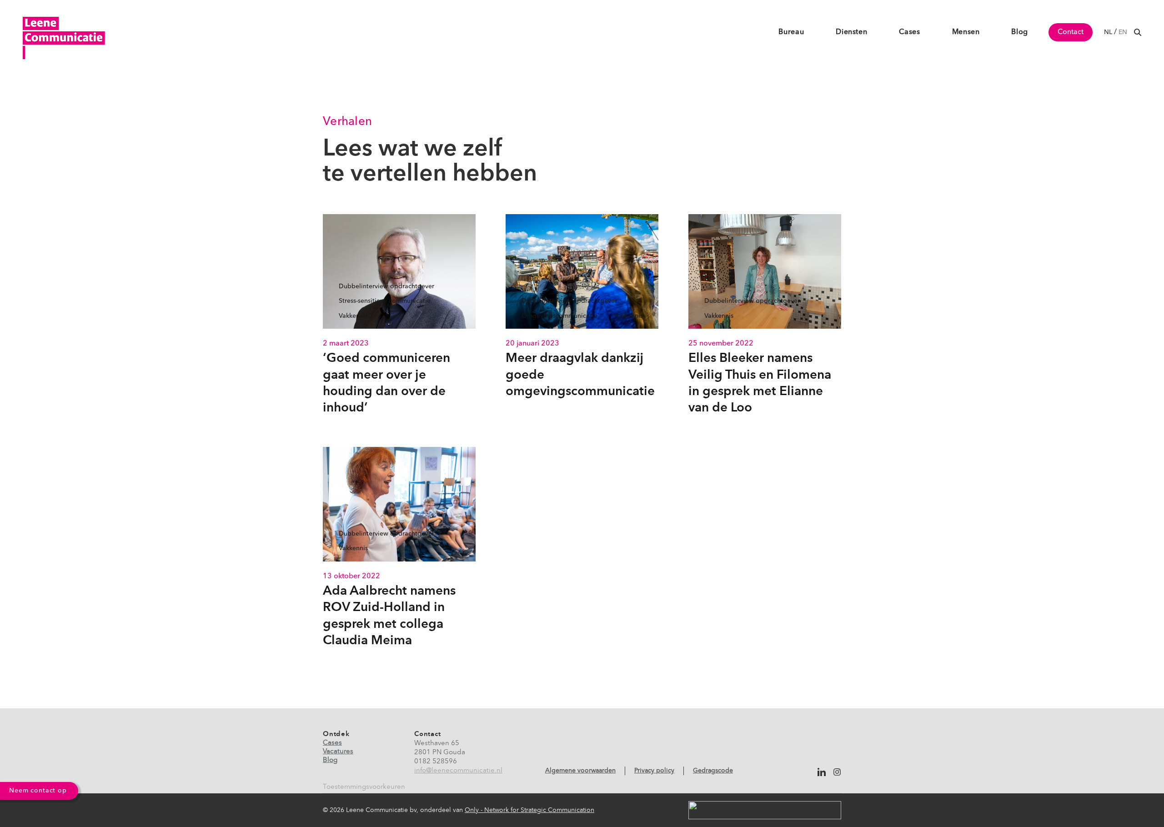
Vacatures (338, 751)
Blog (330, 760)
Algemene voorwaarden (580, 770)
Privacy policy (654, 770)
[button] (1137, 32)
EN (1123, 32)
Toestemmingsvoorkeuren (364, 787)
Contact (1071, 32)
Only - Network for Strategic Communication (529, 810)
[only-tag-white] (764, 810)
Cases (332, 743)
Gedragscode (713, 770)
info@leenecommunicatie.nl (458, 770)
